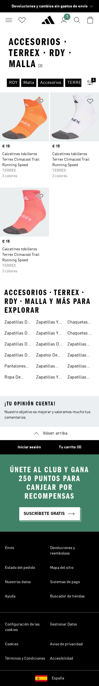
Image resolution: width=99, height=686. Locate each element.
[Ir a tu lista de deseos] (22, 20)
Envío (9, 548)
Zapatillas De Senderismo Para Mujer (48, 345)
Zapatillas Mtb (45, 367)
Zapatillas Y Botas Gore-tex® (47, 378)
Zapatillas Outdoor (76, 345)
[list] (40, 82)
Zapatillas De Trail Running (17, 323)
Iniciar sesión (29, 447)
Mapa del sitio (61, 568)
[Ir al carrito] (90, 20)
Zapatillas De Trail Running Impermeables (18, 334)
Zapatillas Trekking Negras (76, 367)
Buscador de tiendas (67, 596)
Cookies (11, 644)
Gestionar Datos (63, 624)
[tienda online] (48, 22)
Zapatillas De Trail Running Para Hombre (17, 345)
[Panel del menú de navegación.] (8, 20)
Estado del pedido (20, 568)
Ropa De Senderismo (16, 378)
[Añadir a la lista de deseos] (40, 102)
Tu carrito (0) (70, 447)
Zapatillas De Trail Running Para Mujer (17, 356)
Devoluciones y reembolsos (62, 550)
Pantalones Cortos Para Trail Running (17, 367)
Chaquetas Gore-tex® (77, 323)
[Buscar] (77, 20)
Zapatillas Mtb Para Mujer (76, 378)
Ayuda (10, 596)
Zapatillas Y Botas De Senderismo (47, 323)
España (58, 678)
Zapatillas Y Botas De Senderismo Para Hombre (49, 334)
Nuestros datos (18, 582)
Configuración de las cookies (22, 627)
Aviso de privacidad (66, 644)
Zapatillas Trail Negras (79, 356)
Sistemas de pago (65, 582)
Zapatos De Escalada (46, 356)
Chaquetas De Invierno (80, 334)
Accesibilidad (61, 658)
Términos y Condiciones (25, 658)
